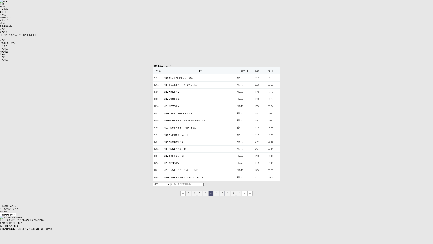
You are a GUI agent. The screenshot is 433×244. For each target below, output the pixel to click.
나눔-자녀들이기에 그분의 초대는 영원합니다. (184, 120)
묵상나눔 (4, 48)
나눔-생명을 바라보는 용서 (176, 149)
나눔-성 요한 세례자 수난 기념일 (178, 78)
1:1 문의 (3, 46)
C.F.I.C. (3, 12)
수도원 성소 (5, 17)
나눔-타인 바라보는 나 (174, 156)
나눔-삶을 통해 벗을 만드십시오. (178, 113)
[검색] (204, 184)
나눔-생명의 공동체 (172, 99)
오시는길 (4, 9)
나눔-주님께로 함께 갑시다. (176, 135)
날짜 (270, 70)
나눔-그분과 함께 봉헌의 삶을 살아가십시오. (184, 177)
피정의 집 (4, 20)
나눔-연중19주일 (171, 163)
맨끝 (250, 193)
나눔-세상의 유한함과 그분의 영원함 (180, 127)
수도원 (3, 14)
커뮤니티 (4, 29)
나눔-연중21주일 (171, 106)
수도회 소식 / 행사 (8, 43)
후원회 (3, 23)
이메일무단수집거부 (9, 208)
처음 (183, 193)
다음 (244, 193)
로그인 (3, 6)
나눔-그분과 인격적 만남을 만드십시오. (181, 170)
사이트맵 (4, 211)
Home (3, 4)
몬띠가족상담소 (7, 26)
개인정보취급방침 (8, 206)
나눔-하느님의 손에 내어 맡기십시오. (180, 85)
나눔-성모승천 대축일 (174, 142)
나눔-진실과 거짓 (171, 92)
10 (239, 193)
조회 (257, 70)
